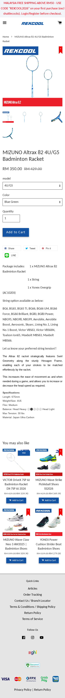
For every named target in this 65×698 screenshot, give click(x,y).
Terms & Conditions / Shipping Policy (32, 607)
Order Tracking (32, 594)
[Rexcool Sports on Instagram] (32, 639)
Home (6, 37)
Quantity (8, 211)
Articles (32, 588)
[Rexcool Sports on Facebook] (23, 639)
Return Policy (32, 613)
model (7, 178)
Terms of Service (32, 619)
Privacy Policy (22, 690)
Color (6, 195)
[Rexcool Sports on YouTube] (41, 639)
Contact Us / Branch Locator (33, 601)
